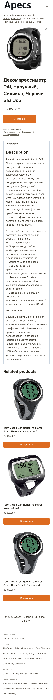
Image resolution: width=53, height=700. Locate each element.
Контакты (35, 673)
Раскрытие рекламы (13, 638)
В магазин (20, 118)
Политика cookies (39, 683)
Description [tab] (12, 143)
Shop (5, 15)
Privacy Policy (9, 693)
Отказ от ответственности (16, 688)
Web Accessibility (33, 658)
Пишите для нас (19, 673)
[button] (45, 29)
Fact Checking (43, 648)
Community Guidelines (14, 663)
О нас (5, 673)
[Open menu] (47, 5)
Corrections (42, 653)
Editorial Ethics (10, 653)
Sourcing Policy (27, 653)
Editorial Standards (24, 648)
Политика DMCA (41, 688)
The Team (8, 648)
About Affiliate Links (12, 658)
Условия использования (15, 683)
